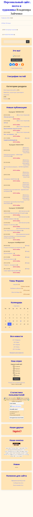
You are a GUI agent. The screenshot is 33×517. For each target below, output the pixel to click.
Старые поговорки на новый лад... (13, 247)
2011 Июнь (16, 347)
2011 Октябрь (16, 349)
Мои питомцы (15, 292)
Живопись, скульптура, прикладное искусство (14, 94)
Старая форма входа (16, 68)
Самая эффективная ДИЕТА (11, 270)
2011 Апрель (16, 344)
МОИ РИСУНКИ (9, 34)
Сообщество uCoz (18, 483)
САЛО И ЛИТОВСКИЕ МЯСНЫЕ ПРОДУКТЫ (15, 213)
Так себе (17, 373)
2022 (8, 18)
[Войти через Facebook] (13, 64)
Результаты (11, 382)
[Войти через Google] (19, 64)
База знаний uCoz (18, 485)
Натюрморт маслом (10, 29)
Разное (6, 99)
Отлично (17, 366)
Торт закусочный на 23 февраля (13, 230)
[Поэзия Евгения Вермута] (16, 431)
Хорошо (17, 369)
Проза (27, 138)
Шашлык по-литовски (10, 224)
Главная (3, 18)
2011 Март (16, 342)
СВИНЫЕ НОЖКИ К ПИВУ (10, 219)
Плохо (17, 375)
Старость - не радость (10, 265)
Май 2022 (16, 306)
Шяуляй (15, 284)
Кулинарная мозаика (23, 228)
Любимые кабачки (15, 288)
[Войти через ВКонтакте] (10, 64)
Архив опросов (20, 382)
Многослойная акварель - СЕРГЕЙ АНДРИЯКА (16, 167)
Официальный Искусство (18, 480)
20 (20, 321)
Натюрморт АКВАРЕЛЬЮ (10, 179)
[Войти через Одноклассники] (22, 64)
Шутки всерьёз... (8, 253)
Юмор (27, 245)
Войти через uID (16, 60)
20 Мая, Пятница (6, 23)
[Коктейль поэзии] (16, 444)
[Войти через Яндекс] (16, 64)
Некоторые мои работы (10, 90)
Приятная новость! (9, 259)
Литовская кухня (24, 211)
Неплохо (17, 371)
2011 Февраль (16, 340)
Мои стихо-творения (23, 115)
